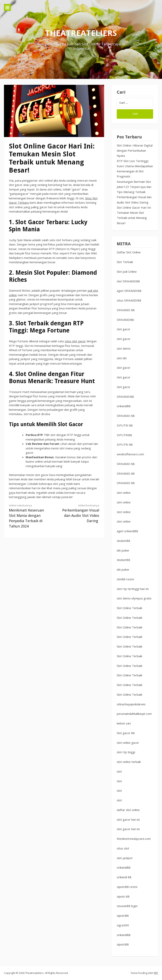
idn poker (123, 550)
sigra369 (123, 925)
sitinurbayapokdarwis (131, 704)
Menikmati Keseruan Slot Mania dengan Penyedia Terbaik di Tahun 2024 (26, 516)
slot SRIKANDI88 (128, 281)
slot (119, 771)
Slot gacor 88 (126, 733)
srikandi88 (124, 406)
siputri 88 (123, 896)
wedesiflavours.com (130, 454)
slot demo (124, 348)
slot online (124, 493)
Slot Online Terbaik (129, 608)
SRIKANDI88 (125, 320)
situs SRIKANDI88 (129, 300)
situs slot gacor (75, 341)
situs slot (123, 848)
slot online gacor (128, 743)
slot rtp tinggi (126, 752)
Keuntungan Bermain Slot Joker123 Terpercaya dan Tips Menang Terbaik (134, 187)
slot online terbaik (129, 762)
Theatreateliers (81, 32)
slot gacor (123, 329)
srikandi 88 (124, 877)
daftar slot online (128, 810)
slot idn (122, 358)
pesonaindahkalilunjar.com (134, 714)
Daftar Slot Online (129, 252)
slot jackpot (125, 858)
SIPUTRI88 (124, 435)
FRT (156, 973)
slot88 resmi (125, 579)
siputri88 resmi (127, 887)
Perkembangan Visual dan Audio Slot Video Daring (80, 513)
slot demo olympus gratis (134, 598)
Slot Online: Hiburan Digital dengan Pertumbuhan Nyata (135, 150)
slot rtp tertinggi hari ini (133, 589)
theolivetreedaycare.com (134, 839)
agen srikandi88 (127, 531)
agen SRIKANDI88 (129, 291)
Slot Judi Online (127, 271)
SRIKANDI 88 (126, 310)
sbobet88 (123, 541)
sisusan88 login (127, 906)
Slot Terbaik (125, 262)
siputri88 (123, 915)
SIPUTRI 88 (125, 425)
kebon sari (124, 723)
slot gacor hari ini (128, 819)
